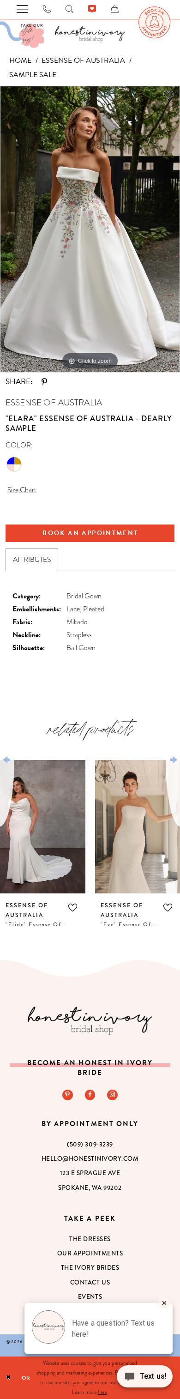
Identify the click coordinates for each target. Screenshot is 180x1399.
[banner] (90, 34)
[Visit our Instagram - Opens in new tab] (112, 1095)
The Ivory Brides (90, 1267)
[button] (73, 908)
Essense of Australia (83, 60)
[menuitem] (154, 22)
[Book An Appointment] (154, 22)
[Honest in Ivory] (90, 1020)
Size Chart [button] (21, 489)
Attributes (32, 559)
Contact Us (90, 1282)
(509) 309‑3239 (90, 1144)
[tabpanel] (90, 229)
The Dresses (90, 1239)
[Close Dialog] (8, 1377)
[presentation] (42, 826)
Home (20, 60)
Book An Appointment (90, 533)
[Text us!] (144, 1379)
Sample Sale (32, 74)
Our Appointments (90, 1253)
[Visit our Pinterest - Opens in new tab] (67, 1095)
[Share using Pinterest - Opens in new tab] (44, 382)
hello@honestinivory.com (90, 1158)
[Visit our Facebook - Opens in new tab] (90, 1095)
